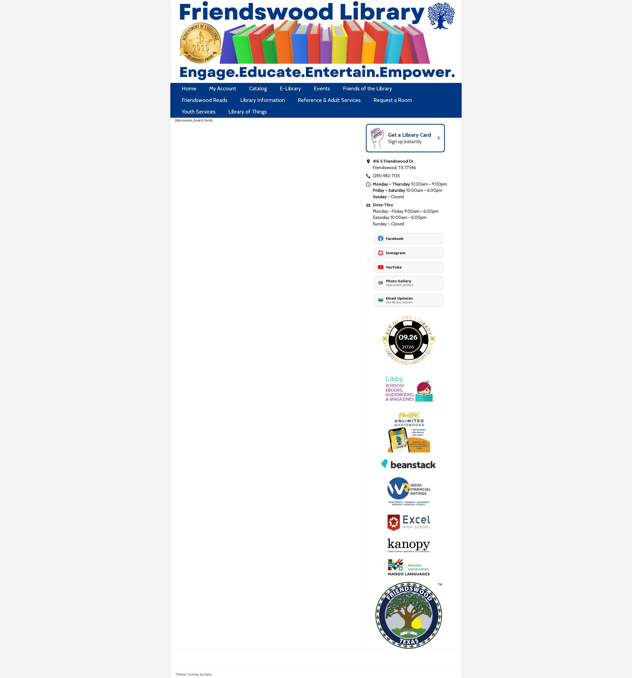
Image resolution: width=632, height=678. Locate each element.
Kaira (208, 674)
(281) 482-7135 (386, 175)
